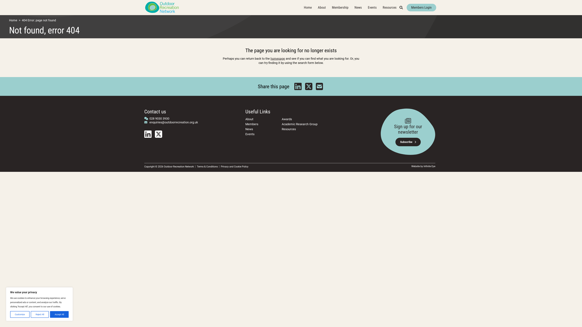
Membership (340, 7)
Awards (287, 119)
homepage (278, 58)
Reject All (40, 314)
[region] (39, 304)
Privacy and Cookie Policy (234, 166)
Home (308, 7)
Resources (389, 7)
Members (251, 124)
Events (372, 7)
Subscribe (406, 142)
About (322, 7)
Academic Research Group (300, 124)
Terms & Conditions (207, 166)
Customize (20, 314)
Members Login (421, 7)
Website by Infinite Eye (423, 166)
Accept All (59, 314)
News (358, 7)
